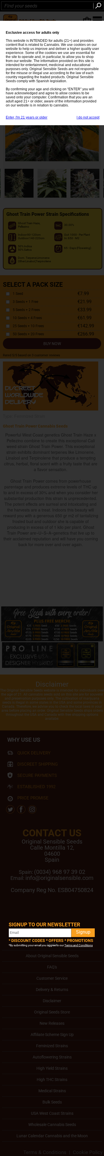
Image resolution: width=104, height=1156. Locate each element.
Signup (83, 932)
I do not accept (88, 117)
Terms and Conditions (78, 945)
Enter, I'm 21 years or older (26, 117)
